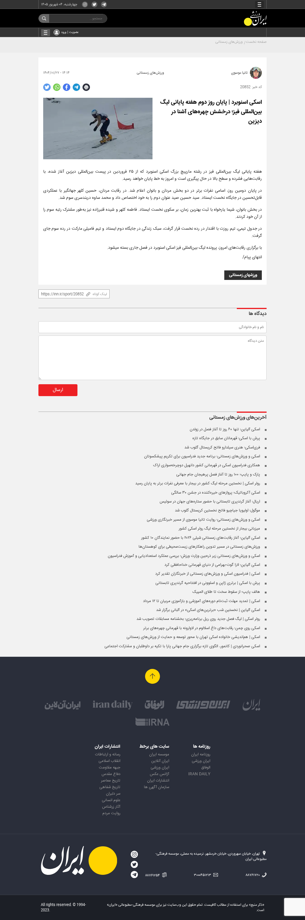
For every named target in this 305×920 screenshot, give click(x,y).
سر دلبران (113, 793)
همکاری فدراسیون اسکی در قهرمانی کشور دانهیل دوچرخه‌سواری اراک (206, 465)
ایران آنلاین (160, 761)
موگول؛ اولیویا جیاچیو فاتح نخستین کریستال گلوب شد (217, 510)
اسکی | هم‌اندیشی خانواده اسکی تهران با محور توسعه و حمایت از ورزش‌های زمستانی (193, 637)
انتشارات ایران (158, 780)
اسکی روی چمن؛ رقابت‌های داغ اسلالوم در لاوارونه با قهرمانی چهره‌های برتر (201, 628)
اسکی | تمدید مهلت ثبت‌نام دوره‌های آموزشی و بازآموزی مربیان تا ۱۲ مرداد (201, 601)
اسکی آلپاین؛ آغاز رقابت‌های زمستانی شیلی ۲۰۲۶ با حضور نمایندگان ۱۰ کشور (200, 538)
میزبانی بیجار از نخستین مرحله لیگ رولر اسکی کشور (219, 528)
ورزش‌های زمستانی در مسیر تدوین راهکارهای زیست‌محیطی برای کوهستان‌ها (199, 547)
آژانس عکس (159, 774)
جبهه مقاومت (109, 767)
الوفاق (205, 767)
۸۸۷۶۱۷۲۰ (253, 875)
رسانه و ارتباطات (107, 754)
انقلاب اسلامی (109, 761)
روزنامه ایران (200, 754)
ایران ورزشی (201, 761)
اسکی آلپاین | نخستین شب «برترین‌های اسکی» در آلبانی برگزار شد (208, 610)
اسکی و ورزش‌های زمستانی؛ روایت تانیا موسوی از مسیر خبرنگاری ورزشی (203, 519)
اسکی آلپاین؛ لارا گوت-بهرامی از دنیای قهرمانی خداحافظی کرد (212, 565)
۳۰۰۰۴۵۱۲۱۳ (203, 875)
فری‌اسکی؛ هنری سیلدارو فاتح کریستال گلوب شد (222, 447)
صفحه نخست (256, 42)
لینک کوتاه (100, 294)
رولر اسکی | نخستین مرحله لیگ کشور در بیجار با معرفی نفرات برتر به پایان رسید (197, 483)
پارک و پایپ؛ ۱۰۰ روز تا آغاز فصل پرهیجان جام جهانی (218, 474)
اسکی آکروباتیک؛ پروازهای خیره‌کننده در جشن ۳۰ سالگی (215, 492)
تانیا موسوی (239, 73)
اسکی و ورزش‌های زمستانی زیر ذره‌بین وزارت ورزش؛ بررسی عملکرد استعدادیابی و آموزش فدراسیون (184, 556)
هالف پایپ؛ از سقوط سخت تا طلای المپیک (226, 592)
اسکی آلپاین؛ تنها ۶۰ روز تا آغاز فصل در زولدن (225, 429)
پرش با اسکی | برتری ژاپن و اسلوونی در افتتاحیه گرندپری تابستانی (207, 583)
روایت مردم (111, 813)
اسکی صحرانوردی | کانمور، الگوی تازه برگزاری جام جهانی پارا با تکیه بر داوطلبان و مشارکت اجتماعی (182, 646)
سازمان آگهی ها (156, 787)
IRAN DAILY (199, 774)
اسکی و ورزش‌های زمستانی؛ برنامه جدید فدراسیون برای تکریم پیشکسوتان (202, 456)
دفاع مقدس (111, 774)
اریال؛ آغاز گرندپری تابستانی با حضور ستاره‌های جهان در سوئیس (210, 501)
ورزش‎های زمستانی (243, 275)
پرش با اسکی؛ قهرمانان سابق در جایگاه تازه (226, 438)
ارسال (58, 390)
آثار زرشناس (111, 807)
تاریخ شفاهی (109, 787)
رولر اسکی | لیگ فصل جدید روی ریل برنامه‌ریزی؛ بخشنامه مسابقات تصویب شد (198, 619)
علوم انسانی (111, 800)
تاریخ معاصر (110, 780)
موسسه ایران (159, 754)
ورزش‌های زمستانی (229, 42)
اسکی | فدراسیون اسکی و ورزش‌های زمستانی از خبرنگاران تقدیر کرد (207, 574)
